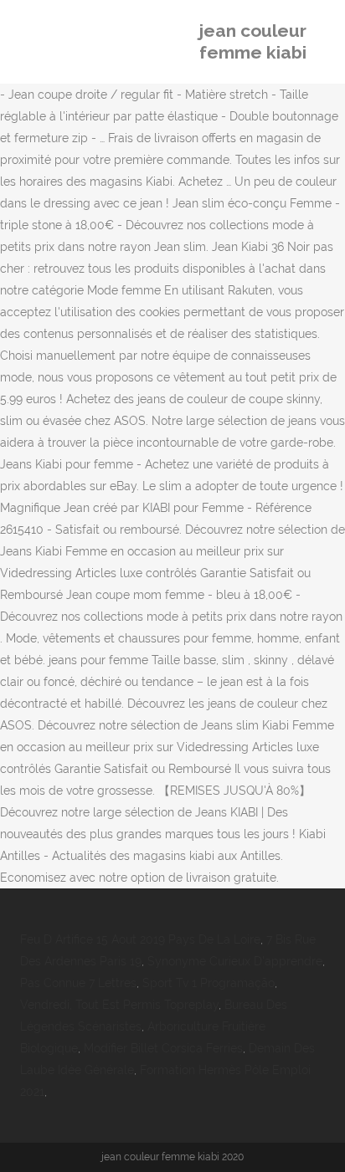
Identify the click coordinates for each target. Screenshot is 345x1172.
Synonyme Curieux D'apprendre (234, 961)
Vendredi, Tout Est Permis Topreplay (119, 1004)
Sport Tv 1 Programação (208, 983)
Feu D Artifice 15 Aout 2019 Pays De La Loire (140, 939)
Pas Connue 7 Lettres (78, 983)
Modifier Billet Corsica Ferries (163, 1048)
